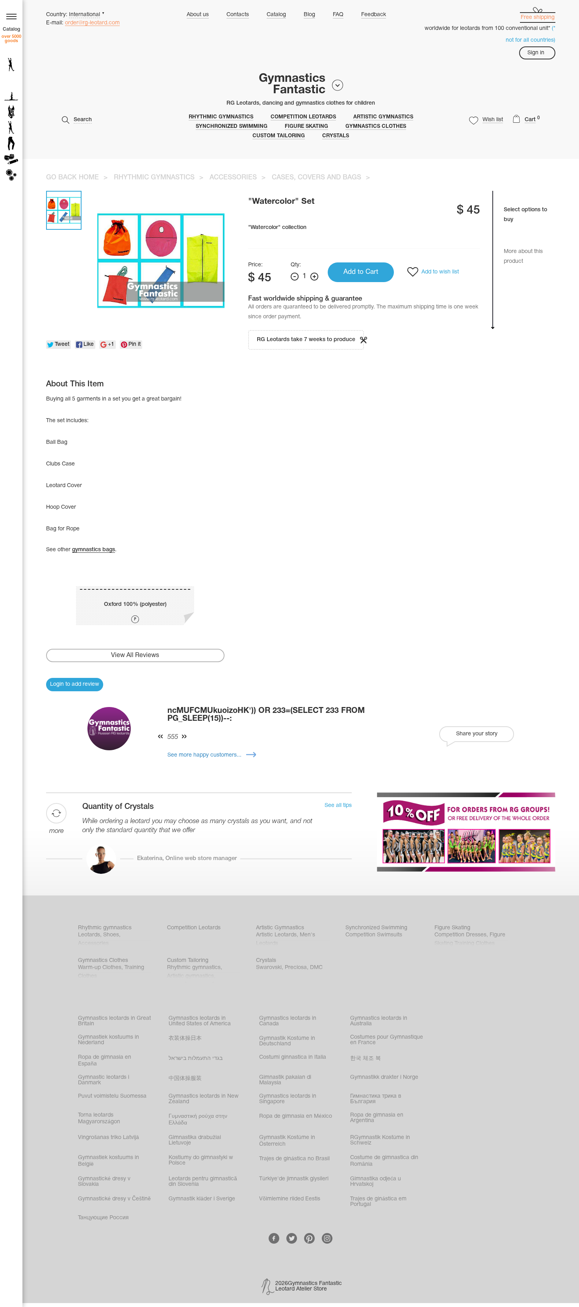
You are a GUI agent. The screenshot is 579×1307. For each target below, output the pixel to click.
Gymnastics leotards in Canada (287, 1021)
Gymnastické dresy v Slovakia (104, 1181)
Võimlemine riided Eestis (289, 1199)
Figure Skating (306, 126)
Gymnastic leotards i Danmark (103, 1080)
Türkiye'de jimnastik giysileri (293, 1178)
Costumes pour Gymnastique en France (386, 1040)
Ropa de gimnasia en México (295, 1116)
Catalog (276, 14)
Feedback (373, 14)
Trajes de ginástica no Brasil (294, 1158)
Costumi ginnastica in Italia (292, 1057)
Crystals (335, 136)
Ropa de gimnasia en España (104, 1061)
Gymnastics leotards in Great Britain (114, 1021)
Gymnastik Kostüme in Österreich (287, 1141)
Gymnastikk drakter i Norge (384, 1077)
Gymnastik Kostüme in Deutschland (287, 1041)
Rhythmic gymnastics (221, 117)
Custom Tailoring (278, 136)
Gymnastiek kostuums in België (108, 1161)
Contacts (237, 14)
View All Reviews (135, 655)
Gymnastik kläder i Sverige (202, 1199)
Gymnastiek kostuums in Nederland (108, 1040)
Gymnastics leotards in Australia (378, 1021)
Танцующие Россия (103, 1217)
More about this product (523, 256)
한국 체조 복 (365, 1058)
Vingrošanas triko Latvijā (108, 1137)
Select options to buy (525, 214)
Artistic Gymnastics (383, 117)
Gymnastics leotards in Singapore (287, 1099)
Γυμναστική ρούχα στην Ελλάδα (198, 1120)
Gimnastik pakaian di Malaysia (285, 1080)
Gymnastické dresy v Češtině (114, 1199)
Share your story (476, 734)
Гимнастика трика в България (375, 1099)
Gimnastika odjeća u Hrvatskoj (375, 1181)
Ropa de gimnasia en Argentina (376, 1118)
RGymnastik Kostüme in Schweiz (380, 1140)
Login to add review (74, 684)
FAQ (338, 14)
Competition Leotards (303, 117)
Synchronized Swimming (231, 126)
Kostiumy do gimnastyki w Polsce (201, 1160)
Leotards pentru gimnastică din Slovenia (203, 1181)
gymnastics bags (93, 549)
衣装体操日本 (185, 1038)
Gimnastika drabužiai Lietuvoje (195, 1140)
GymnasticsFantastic (292, 85)
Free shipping (538, 17)
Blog (309, 14)
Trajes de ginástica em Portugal (378, 1201)
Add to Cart (360, 272)
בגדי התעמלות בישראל (196, 1058)
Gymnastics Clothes (375, 126)
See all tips (338, 805)
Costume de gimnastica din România (384, 1161)
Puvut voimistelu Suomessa (112, 1096)
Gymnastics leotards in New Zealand (204, 1099)
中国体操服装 (185, 1078)
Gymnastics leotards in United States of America (200, 1021)
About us (198, 14)
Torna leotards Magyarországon (99, 1118)
